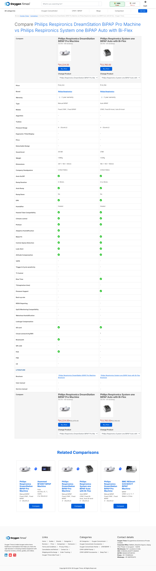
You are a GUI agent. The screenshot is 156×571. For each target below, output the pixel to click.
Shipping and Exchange (49, 552)
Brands (58, 541)
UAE (133, 4)
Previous (12, 490)
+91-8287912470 (130, 557)
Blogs (99, 11)
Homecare (71, 544)
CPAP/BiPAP (105, 546)
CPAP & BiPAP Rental (86, 549)
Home (44, 541)
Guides (51, 541)
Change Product (64, 74)
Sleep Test (103, 552)
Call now (142, 11)
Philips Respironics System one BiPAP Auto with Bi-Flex (85, 486)
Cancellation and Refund (50, 549)
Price (52, 544)
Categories (67, 541)
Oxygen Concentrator (49, 11)
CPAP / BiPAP (77, 11)
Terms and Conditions (49, 546)
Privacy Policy (64, 546)
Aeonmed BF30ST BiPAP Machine (44, 483)
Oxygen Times (24, 16)
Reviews (45, 544)
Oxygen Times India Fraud (50, 555)
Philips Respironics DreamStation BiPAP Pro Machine (26, 486)
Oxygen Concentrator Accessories (91, 544)
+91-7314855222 (127, 555)
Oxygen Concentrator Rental (89, 546)
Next (143, 490)
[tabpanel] (35, 486)
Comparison (119, 11)
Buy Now (64, 69)
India (117, 4)
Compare (35, 506)
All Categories (84, 541)
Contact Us (64, 549)
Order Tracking (65, 552)
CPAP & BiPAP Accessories (88, 552)
